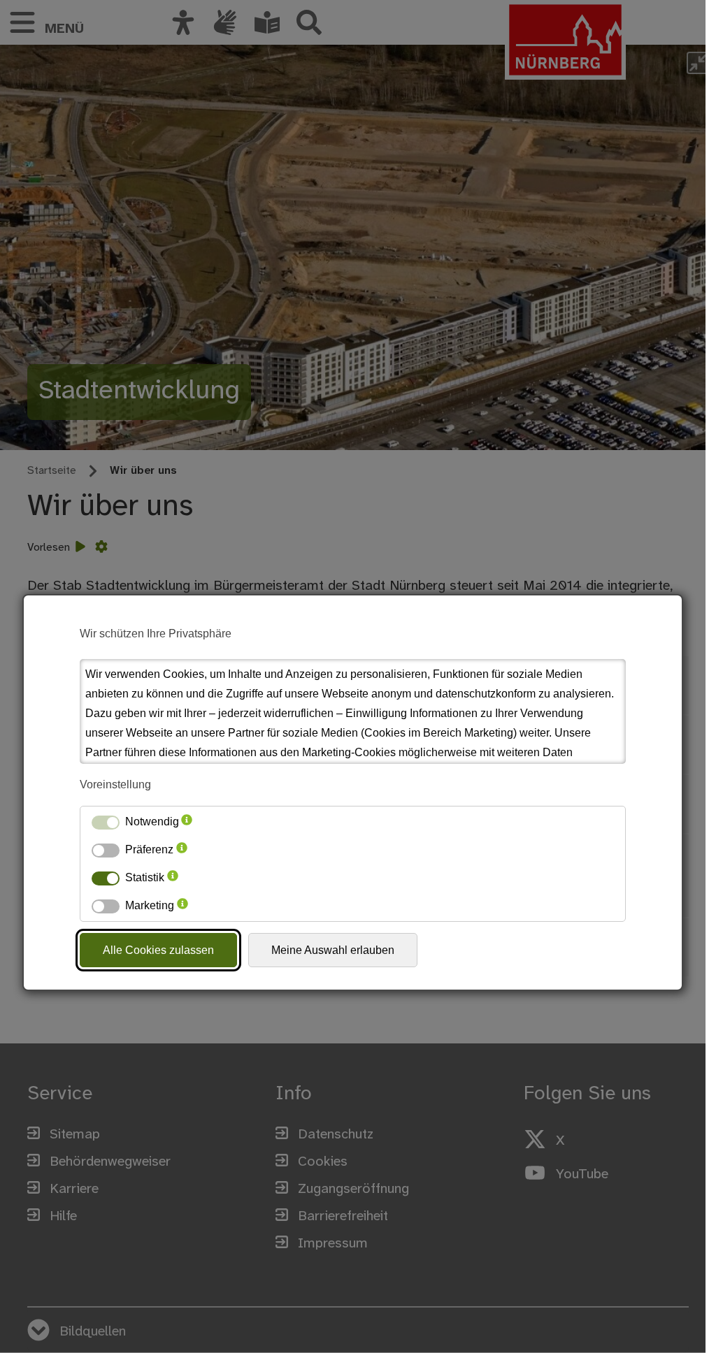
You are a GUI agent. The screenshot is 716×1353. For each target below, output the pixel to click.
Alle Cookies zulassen (158, 950)
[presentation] (186, 822)
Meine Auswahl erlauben (332, 950)
